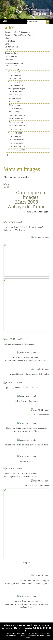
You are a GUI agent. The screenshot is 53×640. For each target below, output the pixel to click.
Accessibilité (21, 633)
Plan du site (10, 633)
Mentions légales (42, 633)
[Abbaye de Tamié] (26, 10)
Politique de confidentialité (29, 635)
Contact (31, 633)
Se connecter (11, 635)
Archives (10, 28)
